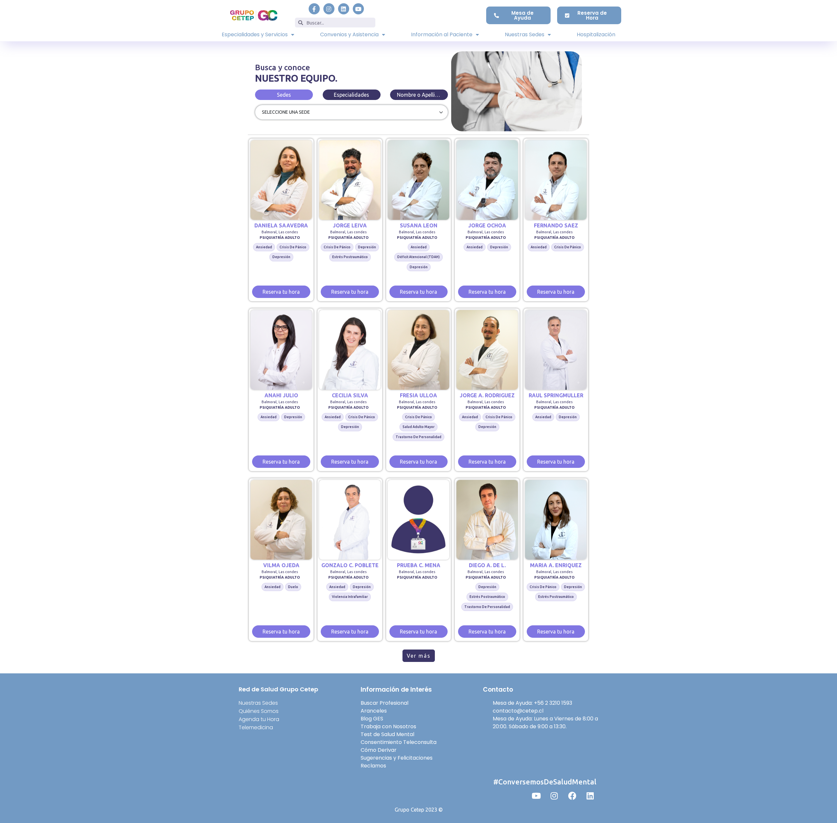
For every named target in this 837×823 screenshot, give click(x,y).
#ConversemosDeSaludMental (544, 782)
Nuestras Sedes (524, 34)
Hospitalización (596, 34)
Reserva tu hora (281, 292)
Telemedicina (256, 727)
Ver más (419, 656)
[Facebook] (572, 795)
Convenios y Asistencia (349, 34)
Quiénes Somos (259, 711)
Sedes (284, 95)
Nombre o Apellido (419, 95)
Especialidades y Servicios (255, 34)
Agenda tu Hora (259, 719)
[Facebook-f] (314, 8)
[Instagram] (328, 8)
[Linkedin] (343, 8)
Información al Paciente (441, 34)
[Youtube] (358, 8)
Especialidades (351, 95)
